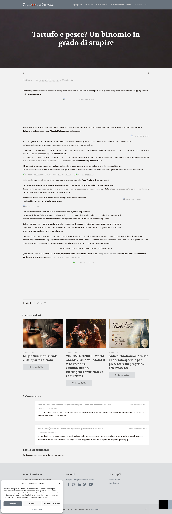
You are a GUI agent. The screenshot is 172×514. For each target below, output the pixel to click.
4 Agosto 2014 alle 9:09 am (47, 432)
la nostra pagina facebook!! (67, 257)
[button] (59, 483)
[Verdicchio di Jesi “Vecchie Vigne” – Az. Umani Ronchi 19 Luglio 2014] (165, 504)
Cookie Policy (26, 509)
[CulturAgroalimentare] (38, 4)
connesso (38, 455)
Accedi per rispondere (137, 405)
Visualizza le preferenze (52, 504)
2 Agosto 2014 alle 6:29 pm (47, 408)
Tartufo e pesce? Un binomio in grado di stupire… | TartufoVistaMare (70, 405)
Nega (32, 504)
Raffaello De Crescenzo (49, 80)
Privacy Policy (37, 509)
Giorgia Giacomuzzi (107, 253)
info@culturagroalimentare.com (80, 479)
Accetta (13, 504)
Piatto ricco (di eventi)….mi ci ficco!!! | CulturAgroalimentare (66, 428)
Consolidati (94, 509)
